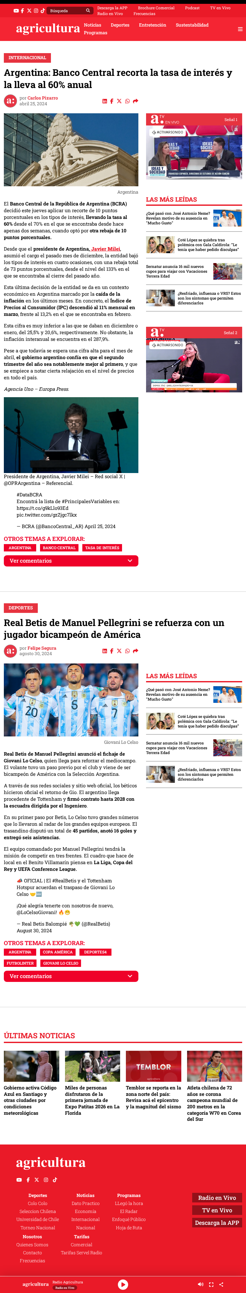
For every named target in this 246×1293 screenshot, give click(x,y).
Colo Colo (37, 1203)
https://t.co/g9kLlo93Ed (43, 508)
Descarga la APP (112, 7)
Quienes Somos (32, 1245)
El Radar (129, 1211)
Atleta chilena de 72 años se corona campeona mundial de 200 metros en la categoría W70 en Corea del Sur (214, 1103)
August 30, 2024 (34, 930)
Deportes (120, 25)
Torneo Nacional (37, 1228)
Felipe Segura (42, 648)
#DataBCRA (29, 494)
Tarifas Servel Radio (81, 1253)
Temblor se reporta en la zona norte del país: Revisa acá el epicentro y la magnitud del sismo (153, 1097)
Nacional (85, 1228)
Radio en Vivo (110, 13)
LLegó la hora (129, 1203)
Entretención (152, 25)
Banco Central (59, 547)
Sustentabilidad (192, 25)
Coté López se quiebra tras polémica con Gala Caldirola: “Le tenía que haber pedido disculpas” (208, 244)
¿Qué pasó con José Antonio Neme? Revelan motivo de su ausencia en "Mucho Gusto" (178, 218)
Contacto (32, 1253)
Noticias (92, 25)
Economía (85, 1211)
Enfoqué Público (129, 1219)
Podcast (192, 8)
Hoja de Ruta (129, 1228)
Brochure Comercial (156, 8)
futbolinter (20, 963)
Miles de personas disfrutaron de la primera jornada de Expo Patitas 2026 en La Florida (92, 1100)
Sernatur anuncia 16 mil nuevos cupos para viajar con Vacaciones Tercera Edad (176, 271)
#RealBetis (64, 880)
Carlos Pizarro (43, 98)
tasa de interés (102, 547)
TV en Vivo (220, 8)
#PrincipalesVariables (87, 501)
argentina (20, 547)
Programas (95, 33)
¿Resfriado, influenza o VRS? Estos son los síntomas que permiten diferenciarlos (209, 298)
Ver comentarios (31, 560)
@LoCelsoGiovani (36, 912)
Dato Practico (86, 1203)
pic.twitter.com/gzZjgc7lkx (47, 514)
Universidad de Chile (37, 1219)
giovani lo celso (60, 963)
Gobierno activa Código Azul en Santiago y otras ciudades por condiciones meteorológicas (30, 1100)
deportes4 (95, 951)
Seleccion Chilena (38, 1211)
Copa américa (58, 951)
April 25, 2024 (100, 526)
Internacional (27, 57)
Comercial (81, 1245)
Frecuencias (144, 13)
